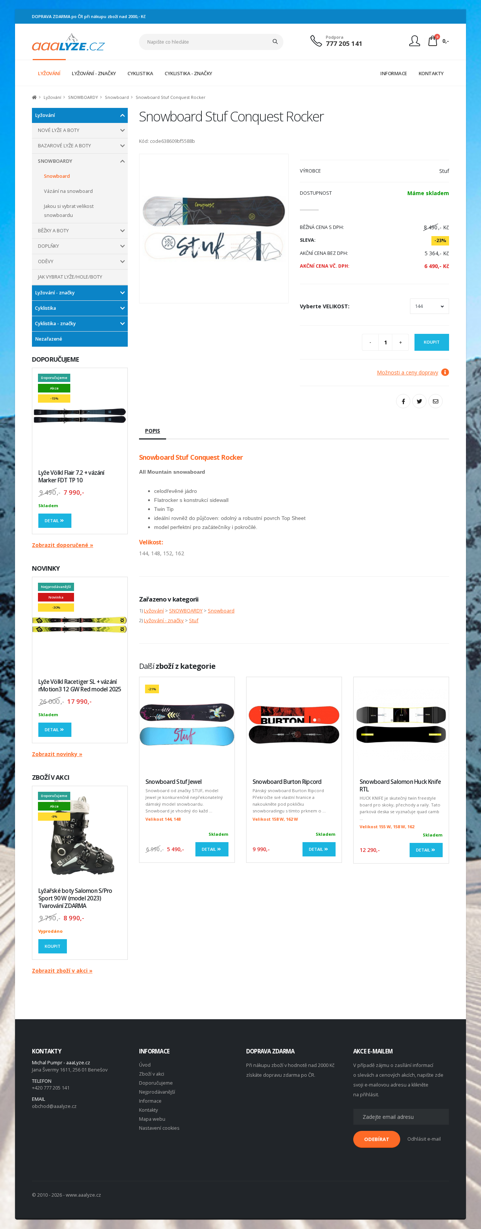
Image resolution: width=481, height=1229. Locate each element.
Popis (152, 430)
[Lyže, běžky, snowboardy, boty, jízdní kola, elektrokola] (68, 41)
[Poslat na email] (435, 401)
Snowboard (117, 97)
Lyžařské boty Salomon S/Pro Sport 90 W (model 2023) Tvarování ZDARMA (75, 898)
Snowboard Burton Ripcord (287, 782)
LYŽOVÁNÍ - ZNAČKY (94, 73)
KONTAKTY (431, 73)
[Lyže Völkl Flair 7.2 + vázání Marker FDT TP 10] (79, 415)
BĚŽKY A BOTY (53, 230)
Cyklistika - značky (55, 323)
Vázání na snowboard (68, 191)
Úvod (145, 1065)
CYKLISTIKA (140, 73)
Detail (52, 520)
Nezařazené (48, 339)
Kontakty (148, 1110)
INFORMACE (393, 73)
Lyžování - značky (55, 292)
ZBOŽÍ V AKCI (50, 777)
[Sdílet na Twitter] (419, 401)
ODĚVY (45, 261)
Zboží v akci (151, 1074)
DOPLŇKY (48, 246)
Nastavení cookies (159, 1128)
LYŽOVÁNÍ (49, 73)
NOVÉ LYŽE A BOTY (58, 130)
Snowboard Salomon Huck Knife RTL (400, 785)
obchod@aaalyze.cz (54, 1106)
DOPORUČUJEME (55, 359)
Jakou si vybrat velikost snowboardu (69, 210)
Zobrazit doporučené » (62, 545)
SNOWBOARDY (83, 97)
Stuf (193, 620)
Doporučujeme (156, 1083)
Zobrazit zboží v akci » (62, 970)
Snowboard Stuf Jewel (173, 782)
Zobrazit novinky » (57, 754)
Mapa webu (152, 1119)
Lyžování (52, 97)
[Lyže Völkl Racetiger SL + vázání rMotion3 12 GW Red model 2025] (79, 624)
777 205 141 (344, 43)
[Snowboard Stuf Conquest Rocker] (213, 228)
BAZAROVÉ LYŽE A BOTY (64, 145)
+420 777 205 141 (51, 1088)
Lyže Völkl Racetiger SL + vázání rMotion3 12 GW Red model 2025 (79, 685)
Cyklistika (45, 308)
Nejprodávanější (157, 1092)
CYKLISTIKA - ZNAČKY (188, 73)
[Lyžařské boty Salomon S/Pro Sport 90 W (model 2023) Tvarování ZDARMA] (79, 833)
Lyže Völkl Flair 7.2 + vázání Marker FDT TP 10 (71, 476)
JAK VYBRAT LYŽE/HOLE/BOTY (70, 277)
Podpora (334, 37)
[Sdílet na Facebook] (403, 401)
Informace (150, 1101)
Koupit (53, 946)
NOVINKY (46, 568)
